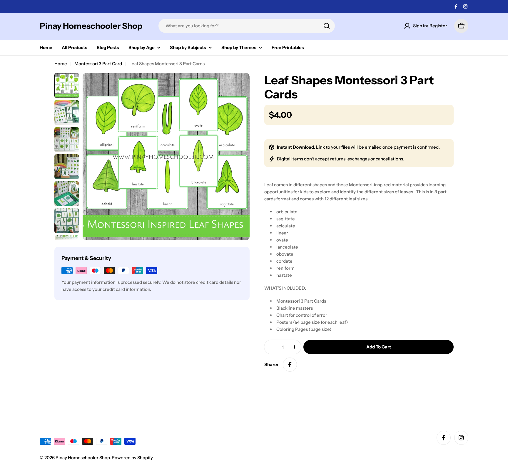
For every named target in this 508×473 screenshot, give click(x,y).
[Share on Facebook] (290, 365)
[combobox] (246, 26)
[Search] (326, 25)
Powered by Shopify (132, 457)
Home (60, 63)
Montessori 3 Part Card (98, 63)
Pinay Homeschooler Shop (91, 26)
